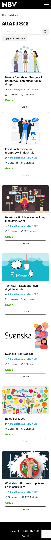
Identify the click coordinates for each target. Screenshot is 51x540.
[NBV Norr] (9, 4)
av (6, 89)
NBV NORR (32, 89)
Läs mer (25, 107)
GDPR (25, 536)
